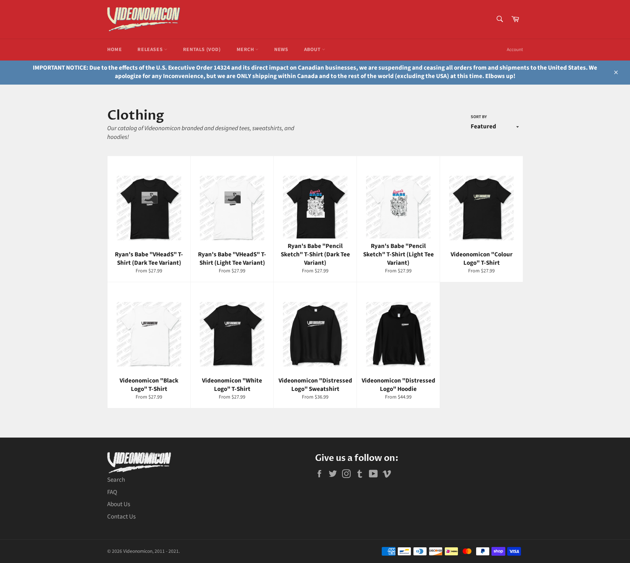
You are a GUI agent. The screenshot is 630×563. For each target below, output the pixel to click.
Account (515, 49)
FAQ (112, 492)
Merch (246, 49)
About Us (118, 504)
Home (114, 49)
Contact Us (121, 516)
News (281, 49)
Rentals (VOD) (202, 49)
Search (116, 479)
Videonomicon (137, 551)
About (313, 49)
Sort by (479, 117)
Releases (150, 49)
